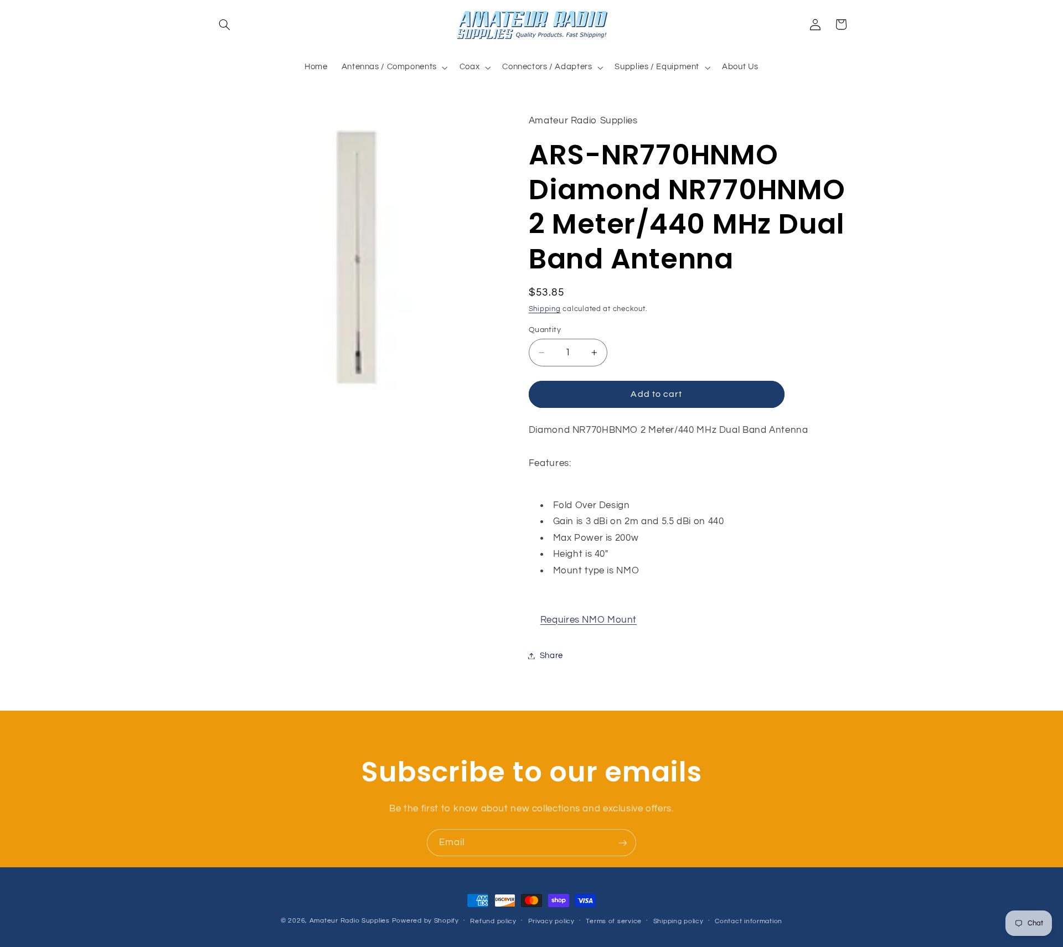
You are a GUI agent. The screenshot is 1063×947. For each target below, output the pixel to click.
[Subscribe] (623, 842)
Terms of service (614, 921)
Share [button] (551, 655)
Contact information (748, 921)
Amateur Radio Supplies (349, 921)
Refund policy (493, 921)
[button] (225, 24)
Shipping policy (678, 921)
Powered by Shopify (425, 921)
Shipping (545, 309)
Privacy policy (551, 921)
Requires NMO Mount (588, 620)
